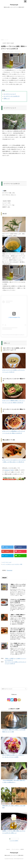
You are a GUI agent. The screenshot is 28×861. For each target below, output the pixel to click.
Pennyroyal (14, 5)
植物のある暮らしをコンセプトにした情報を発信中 (14, 855)
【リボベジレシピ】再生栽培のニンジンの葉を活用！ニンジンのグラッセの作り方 (17, 601)
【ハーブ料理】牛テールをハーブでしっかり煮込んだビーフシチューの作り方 (17, 645)
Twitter (12, 470)
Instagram (7, 470)
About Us (8, 849)
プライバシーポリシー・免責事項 (17, 849)
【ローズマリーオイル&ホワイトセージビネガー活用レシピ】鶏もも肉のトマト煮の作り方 (17, 630)
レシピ (10, 562)
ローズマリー (17, 564)
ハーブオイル (8, 564)
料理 (21, 564)
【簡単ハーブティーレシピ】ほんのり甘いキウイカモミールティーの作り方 (17, 586)
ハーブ (3, 562)
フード (6, 562)
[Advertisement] (14, 23)
